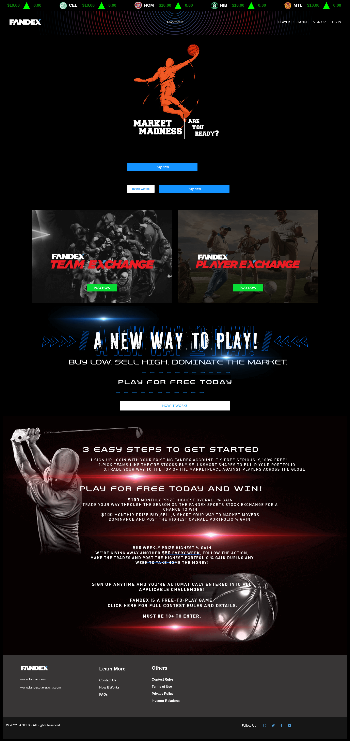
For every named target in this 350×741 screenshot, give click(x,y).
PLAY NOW (102, 287)
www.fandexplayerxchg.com (40, 687)
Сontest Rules (163, 679)
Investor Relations (166, 700)
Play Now (162, 167)
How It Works (109, 687)
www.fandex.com (33, 679)
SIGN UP (319, 22)
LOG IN (336, 22)
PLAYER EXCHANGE (293, 22)
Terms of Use (162, 686)
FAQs (103, 694)
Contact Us (107, 680)
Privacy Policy (163, 693)
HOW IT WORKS (140, 189)
